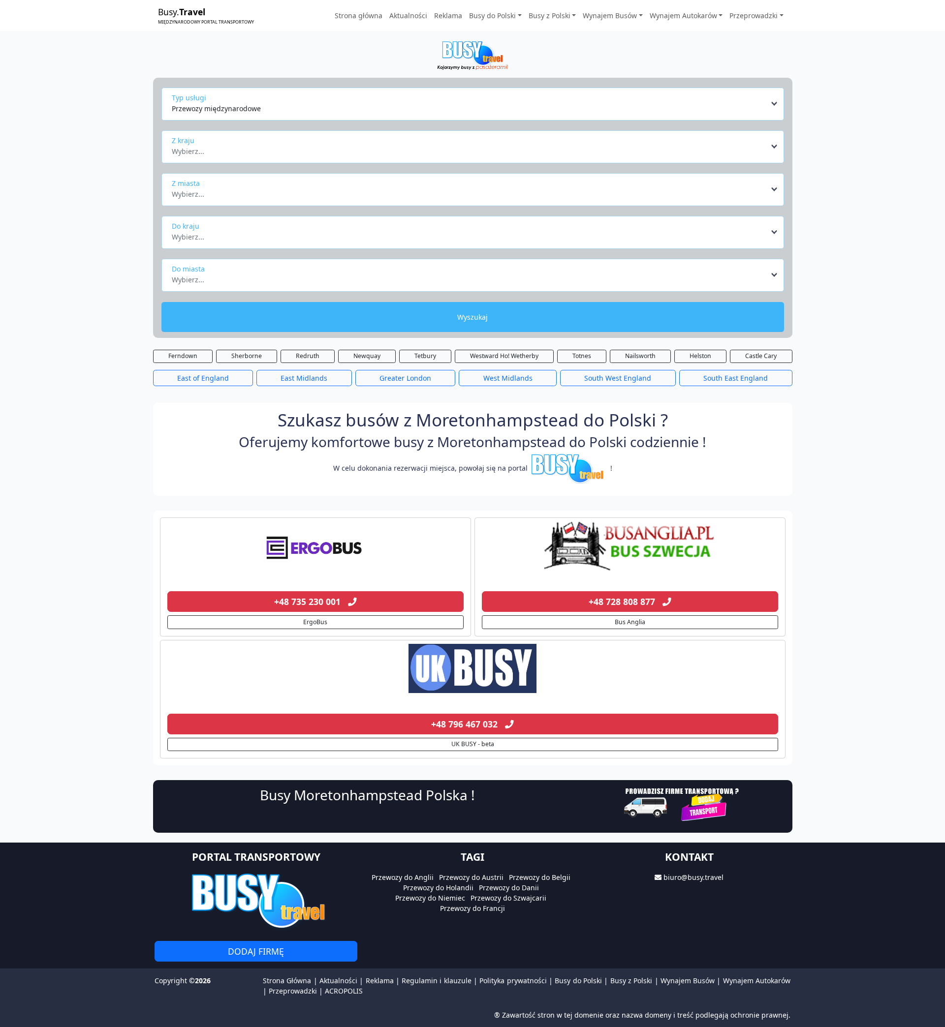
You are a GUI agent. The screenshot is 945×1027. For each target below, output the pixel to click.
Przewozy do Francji (472, 908)
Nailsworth (640, 356)
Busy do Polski (578, 980)
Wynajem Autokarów (756, 980)
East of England (203, 378)
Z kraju (183, 140)
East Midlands (304, 378)
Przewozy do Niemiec (430, 898)
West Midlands (508, 378)
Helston (700, 356)
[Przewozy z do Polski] (315, 546)
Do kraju (185, 226)
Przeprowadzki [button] (753, 15)
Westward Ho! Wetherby (504, 356)
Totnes (581, 356)
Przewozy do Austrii (471, 877)
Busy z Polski (631, 980)
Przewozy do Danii (509, 887)
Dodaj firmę (256, 951)
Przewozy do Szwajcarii (508, 898)
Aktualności (408, 15)
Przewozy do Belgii (539, 877)
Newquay (366, 356)
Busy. (206, 15)
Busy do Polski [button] (492, 15)
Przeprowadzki (293, 991)
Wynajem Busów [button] (610, 15)
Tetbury (425, 356)
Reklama (448, 15)
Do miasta (188, 268)
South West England (617, 378)
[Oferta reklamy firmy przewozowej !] (682, 803)
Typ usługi (189, 97)
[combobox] (475, 103)
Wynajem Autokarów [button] (683, 15)
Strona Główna (287, 980)
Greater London (405, 378)
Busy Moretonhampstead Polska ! (367, 794)
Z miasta (186, 183)
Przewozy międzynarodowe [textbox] (216, 108)
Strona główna (358, 15)
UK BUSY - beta (472, 744)
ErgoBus (315, 622)
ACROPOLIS (344, 991)
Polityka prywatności (512, 980)
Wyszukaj (472, 317)
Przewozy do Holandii (438, 887)
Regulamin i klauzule (437, 980)
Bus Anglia (630, 622)
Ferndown (182, 356)
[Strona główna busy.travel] (472, 55)
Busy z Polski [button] (549, 15)
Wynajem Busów (688, 980)
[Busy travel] (256, 900)
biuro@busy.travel (693, 877)
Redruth (307, 356)
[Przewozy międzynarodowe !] (569, 468)
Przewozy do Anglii (403, 877)
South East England (735, 378)
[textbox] (470, 148)
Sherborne (246, 356)
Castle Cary (761, 356)
